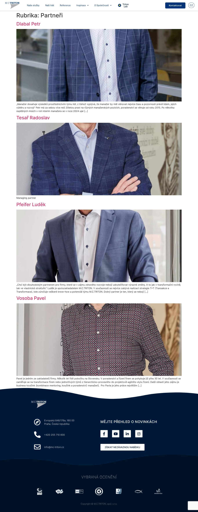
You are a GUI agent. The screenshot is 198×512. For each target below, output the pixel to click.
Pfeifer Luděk (31, 204)
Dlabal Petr (28, 24)
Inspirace (81, 5)
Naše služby (33, 5)
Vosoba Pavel (31, 298)
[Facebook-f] (104, 433)
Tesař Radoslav (33, 117)
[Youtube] (115, 433)
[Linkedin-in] (127, 433)
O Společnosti (101, 5)
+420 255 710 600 (54, 434)
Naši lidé (49, 5)
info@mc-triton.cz (54, 447)
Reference (65, 5)
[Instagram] (138, 433)
